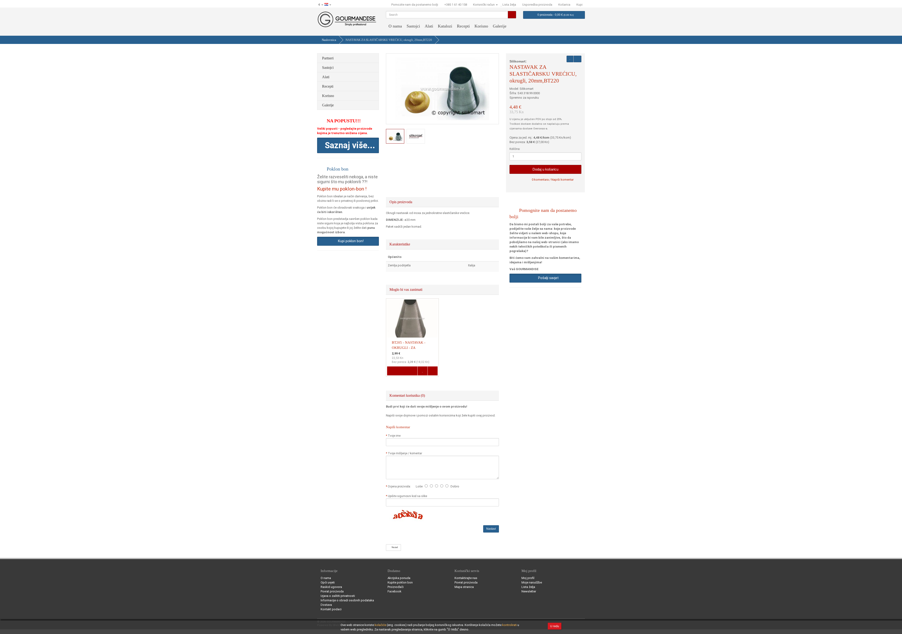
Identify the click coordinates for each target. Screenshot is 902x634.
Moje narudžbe (531, 582)
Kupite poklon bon (400, 582)
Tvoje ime (394, 435)
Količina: (514, 149)
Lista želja (528, 587)
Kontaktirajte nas (466, 578)
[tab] (442, 202)
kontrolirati (509, 625)
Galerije (499, 26)
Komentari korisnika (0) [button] (407, 395)
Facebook (394, 591)
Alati (429, 26)
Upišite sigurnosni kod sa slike (407, 496)
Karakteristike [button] (400, 244)
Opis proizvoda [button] (401, 202)
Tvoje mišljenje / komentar (405, 453)
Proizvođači (396, 587)
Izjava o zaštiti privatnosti (338, 596)
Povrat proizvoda (332, 591)
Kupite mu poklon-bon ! (341, 189)
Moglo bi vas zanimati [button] (406, 290)
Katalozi (445, 26)
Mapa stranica (464, 587)
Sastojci (413, 26)
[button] (348, 145)
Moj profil (527, 578)
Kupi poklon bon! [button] (350, 241)
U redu (554, 626)
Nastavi (491, 528)
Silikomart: (518, 61)
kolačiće (380, 625)
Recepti (463, 26)
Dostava (326, 605)
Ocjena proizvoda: (400, 486)
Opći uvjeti (328, 582)
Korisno (481, 26)
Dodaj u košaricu (545, 169)
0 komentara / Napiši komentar (553, 179)
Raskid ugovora (331, 587)
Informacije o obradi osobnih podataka (347, 600)
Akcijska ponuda (399, 578)
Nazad (394, 547)
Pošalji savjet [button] (547, 278)
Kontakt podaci (331, 609)
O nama (395, 26)
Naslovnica (329, 40)
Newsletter (528, 591)
